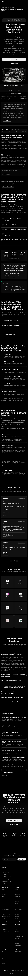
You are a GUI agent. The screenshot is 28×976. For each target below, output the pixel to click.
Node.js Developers (6, 911)
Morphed (17, 901)
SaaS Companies (18, 934)
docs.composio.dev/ (7, 174)
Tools (3, 958)
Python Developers (6, 914)
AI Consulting (4, 874)
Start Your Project (14, 59)
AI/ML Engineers (5, 918)
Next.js (22, 400)
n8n (6, 400)
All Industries (18, 945)
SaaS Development (19, 911)
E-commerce (17, 914)
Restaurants (17, 943)
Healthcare (17, 927)
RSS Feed (4, 934)
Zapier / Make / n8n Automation (8, 7)
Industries (7, 5)
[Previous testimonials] (11, 561)
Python (18, 400)
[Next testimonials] (17, 561)
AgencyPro (17, 896)
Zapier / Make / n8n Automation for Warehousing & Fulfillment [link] (12, 10)
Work (3, 953)
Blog (3, 956)
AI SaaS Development (6, 876)
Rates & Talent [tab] (7, 129)
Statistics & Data (5, 931)
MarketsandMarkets (15, 258)
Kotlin (3, 898)
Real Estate (17, 931)
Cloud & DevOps (18, 918)
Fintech (16, 929)
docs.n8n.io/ (6, 171)
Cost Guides (4, 929)
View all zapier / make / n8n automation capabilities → (13, 398)
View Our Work (14, 63)
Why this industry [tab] (17, 129)
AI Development (5, 869)
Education (17, 941)
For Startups (17, 921)
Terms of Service (18, 953)
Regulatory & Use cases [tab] (9, 131)
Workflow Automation (6, 881)
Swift (3, 896)
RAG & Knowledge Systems (7, 879)
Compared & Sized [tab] (21, 131)
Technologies (5, 887)
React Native (4, 894)
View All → (4, 883)
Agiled (16, 889)
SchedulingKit (18, 894)
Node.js (9, 400)
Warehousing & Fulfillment (16, 5)
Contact (3, 963)
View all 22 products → (14, 629)
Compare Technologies (6, 927)
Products (17, 887)
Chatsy (16, 898)
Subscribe (21, 859)
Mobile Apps (17, 916)
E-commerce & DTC (19, 936)
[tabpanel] (14, 151)
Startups (17, 938)
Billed (16, 892)
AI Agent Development (6, 872)
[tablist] (14, 131)
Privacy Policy (18, 951)
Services (4, 867)
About (3, 951)
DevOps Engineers (5, 921)
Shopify (3, 889)
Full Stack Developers (6, 916)
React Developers (5, 909)
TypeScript (13, 400)
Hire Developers (5, 960)
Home (2, 5)
